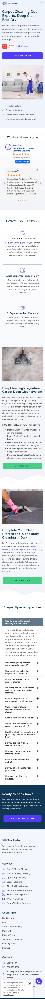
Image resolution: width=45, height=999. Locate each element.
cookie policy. (9, 994)
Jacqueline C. (13, 171)
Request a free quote (15, 242)
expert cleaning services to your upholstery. (19, 548)
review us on (21, 161)
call (16, 249)
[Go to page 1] (20, 200)
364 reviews (22, 46)
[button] (41, 3)
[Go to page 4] (26, 200)
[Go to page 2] (22, 200)
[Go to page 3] (24, 200)
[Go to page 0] (18, 200)
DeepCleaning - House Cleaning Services (23, 149)
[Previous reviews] (4, 183)
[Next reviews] (40, 183)
